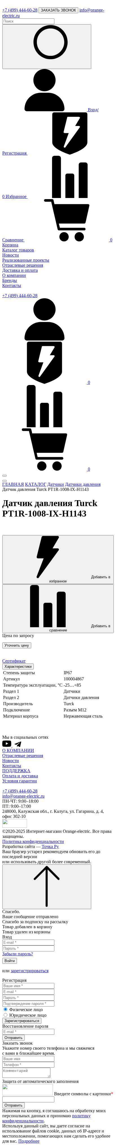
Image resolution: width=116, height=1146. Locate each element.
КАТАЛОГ (35, 484)
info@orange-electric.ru (23, 796)
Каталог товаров (18, 250)
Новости (10, 255)
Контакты (11, 285)
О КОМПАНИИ (18, 750)
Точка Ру (50, 846)
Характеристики (18, 666)
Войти (10, 961)
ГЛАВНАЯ (13, 484)
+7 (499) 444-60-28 (19, 10)
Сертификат (14, 660)
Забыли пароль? (17, 953)
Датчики (55, 484)
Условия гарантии (19, 780)
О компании (14, 275)
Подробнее (28, 1141)
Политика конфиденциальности (33, 841)
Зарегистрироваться (22, 1021)
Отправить (14, 1038)
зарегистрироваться (29, 970)
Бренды (9, 280)
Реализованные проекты (25, 260)
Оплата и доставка (20, 775)
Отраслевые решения (22, 265)
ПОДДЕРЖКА (16, 770)
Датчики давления (83, 484)
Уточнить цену (17, 645)
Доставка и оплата (20, 270)
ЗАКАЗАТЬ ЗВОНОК (58, 10)
